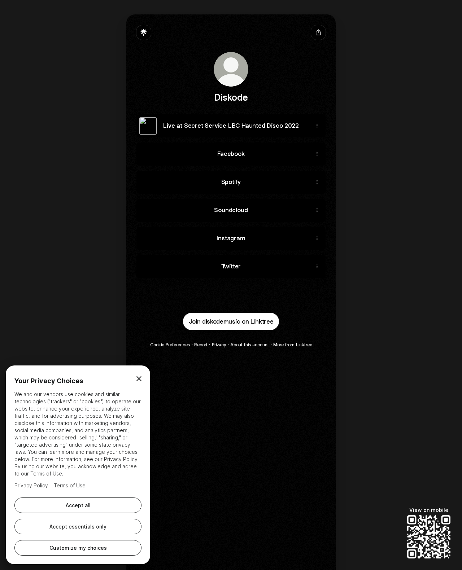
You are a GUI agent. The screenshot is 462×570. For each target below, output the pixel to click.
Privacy (219, 345)
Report (201, 345)
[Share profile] (318, 32)
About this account (249, 345)
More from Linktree (292, 345)
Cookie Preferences (170, 345)
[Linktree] (143, 32)
